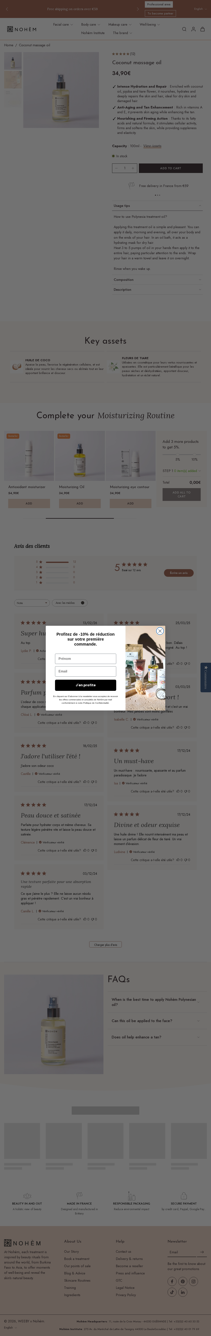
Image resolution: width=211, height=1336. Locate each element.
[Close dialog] (160, 631)
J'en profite (86, 685)
